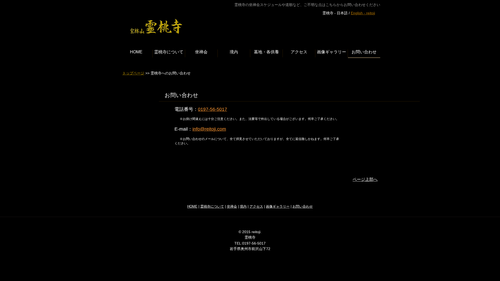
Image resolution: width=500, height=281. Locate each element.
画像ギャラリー (278, 206)
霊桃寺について (212, 206)
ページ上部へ (365, 179)
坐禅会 (232, 206)
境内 (243, 206)
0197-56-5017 (212, 109)
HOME (192, 206)
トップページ (133, 73)
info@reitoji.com (209, 129)
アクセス (256, 206)
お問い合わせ (302, 206)
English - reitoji (363, 13)
